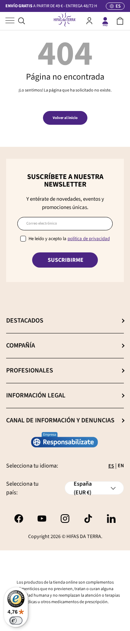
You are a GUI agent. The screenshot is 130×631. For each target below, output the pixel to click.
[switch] (15, 620)
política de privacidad (89, 238)
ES (111, 466)
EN (121, 465)
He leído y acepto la (69, 238)
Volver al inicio (65, 117)
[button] (120, 21)
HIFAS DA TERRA (83, 536)
